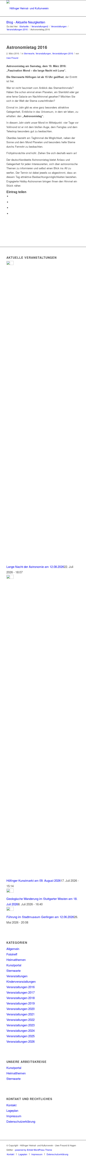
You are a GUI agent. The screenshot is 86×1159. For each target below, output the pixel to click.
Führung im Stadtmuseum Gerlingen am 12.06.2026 (40, 917)
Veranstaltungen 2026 (20, 1041)
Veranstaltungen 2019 (20, 1003)
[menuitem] (10, 1154)
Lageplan (12, 1110)
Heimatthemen (16, 959)
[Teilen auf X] (11, 202)
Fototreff (11, 954)
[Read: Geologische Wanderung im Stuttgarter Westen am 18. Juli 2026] (10, 891)
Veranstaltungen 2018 (20, 998)
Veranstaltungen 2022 (20, 1019)
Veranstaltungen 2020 (20, 1009)
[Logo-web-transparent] (35, 8)
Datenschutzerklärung (20, 1121)
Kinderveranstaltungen (21, 981)
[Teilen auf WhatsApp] (11, 208)
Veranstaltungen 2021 (20, 1014)
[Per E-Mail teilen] (11, 213)
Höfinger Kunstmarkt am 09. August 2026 (33, 880)
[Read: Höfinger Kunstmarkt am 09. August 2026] (10, 577)
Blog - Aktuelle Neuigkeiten (25, 22)
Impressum (13, 1116)
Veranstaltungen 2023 (20, 1025)
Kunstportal (13, 965)
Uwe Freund (12, 57)
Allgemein (12, 949)
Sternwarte (29, 53)
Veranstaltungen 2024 (20, 1030)
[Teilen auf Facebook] (11, 196)
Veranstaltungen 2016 (62, 53)
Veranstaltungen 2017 (20, 992)
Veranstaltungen (43, 53)
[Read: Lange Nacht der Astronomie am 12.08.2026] (10, 264)
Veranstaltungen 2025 (20, 1036)
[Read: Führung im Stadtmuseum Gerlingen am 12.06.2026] (10, 909)
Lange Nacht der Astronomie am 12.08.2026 (35, 566)
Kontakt (11, 1105)
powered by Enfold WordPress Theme (33, 1149)
